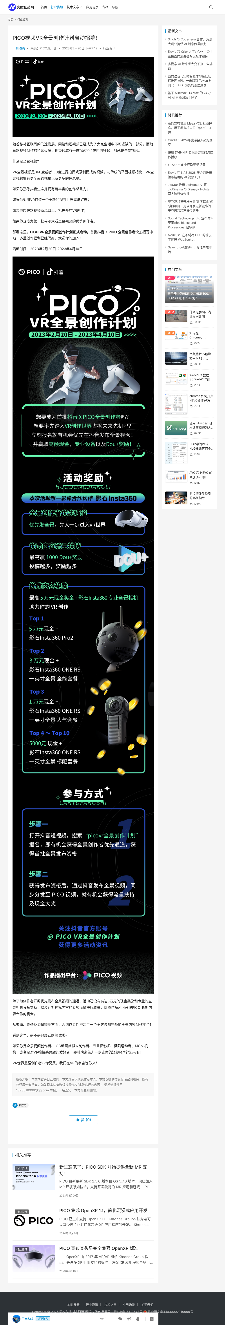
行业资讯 (57, 7)
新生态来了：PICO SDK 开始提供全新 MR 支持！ (103, 1170)
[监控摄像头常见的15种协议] (176, 498)
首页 (44, 7)
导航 (115, 7)
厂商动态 (19, 48)
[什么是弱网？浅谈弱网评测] (176, 316)
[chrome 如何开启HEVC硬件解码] (176, 404)
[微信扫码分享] (120, 1319)
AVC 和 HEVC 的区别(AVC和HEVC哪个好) (200, 477)
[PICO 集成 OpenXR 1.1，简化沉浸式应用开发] (34, 1220)
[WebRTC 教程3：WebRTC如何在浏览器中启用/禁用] (176, 378)
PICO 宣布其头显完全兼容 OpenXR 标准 (98, 1248)
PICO (22, 1105)
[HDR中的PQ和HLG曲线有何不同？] (176, 453)
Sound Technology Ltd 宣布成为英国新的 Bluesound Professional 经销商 (191, 222)
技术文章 (73, 7)
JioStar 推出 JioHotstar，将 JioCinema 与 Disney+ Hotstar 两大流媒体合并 (189, 189)
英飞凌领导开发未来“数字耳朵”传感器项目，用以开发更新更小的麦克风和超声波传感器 (190, 206)
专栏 (105, 7)
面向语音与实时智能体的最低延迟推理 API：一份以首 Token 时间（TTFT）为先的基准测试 (190, 80)
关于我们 (147, 1305)
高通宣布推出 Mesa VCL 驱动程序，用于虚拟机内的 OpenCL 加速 (190, 127)
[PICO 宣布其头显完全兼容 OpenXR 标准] (34, 1258)
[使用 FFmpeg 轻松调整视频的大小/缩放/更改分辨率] (176, 428)
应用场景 (92, 7)
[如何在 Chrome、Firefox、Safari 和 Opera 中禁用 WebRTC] (176, 335)
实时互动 (73, 1305)
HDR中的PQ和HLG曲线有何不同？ (200, 448)
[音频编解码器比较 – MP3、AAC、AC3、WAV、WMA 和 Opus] (176, 358)
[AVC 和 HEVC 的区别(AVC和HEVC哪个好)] (176, 476)
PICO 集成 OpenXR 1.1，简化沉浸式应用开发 (103, 1210)
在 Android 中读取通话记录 (186, 164)
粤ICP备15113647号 (128, 1312)
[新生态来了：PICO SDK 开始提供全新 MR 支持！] (34, 1177)
